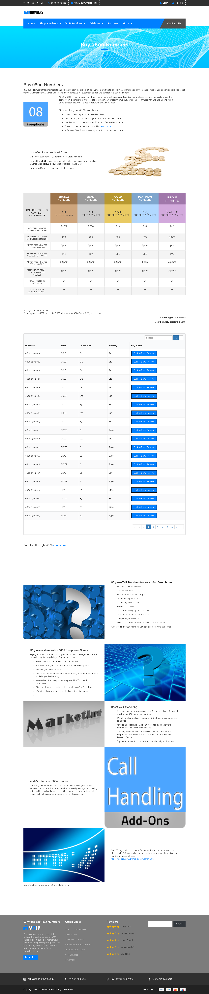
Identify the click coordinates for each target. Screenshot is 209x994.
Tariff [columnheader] (63, 346)
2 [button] (153, 527)
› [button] (176, 527)
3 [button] (157, 527)
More (126, 23)
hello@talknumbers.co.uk (85, 3)
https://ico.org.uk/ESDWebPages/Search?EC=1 (132, 859)
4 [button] (162, 527)
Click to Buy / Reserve (144, 353)
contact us (59, 545)
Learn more (105, 126)
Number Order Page (75, 949)
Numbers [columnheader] (30, 346)
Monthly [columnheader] (113, 346)
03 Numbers (71, 934)
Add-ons (95, 23)
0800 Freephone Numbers (78, 944)
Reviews (179, 3)
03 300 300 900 (58, 3)
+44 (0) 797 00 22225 (121, 979)
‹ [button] (139, 527)
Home (31, 23)
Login (165, 3)
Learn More (30, 957)
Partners (112, 23)
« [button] (134, 527)
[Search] (176, 337)
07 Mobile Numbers (74, 939)
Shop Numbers (49, 23)
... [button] (143, 527)
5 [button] (167, 527)
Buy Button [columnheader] (136, 346)
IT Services (70, 960)
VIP (34, 928)
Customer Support (162, 979)
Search (179, 924)
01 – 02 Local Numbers (76, 929)
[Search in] (181, 337)
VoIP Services (74, 23)
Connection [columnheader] (86, 346)
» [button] (181, 527)
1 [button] (148, 527)
